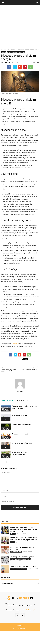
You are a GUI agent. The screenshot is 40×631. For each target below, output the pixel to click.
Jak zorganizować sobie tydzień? (22, 557)
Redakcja (7, 62)
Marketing (13, 533)
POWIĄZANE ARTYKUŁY (8, 400)
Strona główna (5, 49)
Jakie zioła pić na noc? (20, 415)
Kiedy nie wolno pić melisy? (22, 443)
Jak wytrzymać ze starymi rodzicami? (24, 566)
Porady (12, 542)
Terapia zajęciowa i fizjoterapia (18, 568)
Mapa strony (20, 625)
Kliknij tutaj (15, 343)
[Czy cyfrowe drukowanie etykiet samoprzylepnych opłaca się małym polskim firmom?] (5, 530)
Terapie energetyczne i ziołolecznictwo (16, 52)
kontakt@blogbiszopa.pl (27, 610)
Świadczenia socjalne (16, 551)
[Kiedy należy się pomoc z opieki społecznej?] (5, 550)
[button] (37, 2)
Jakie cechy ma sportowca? (30, 370)
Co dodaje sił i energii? (20, 434)
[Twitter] (23, 615)
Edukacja (4, 52)
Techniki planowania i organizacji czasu (21, 559)
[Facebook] (17, 615)
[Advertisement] (20, 26)
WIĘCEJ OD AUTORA (22, 400)
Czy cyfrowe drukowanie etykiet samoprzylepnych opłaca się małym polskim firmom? (23, 529)
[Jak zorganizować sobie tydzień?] (5, 559)
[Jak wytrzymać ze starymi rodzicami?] (5, 569)
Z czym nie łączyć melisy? (21, 425)
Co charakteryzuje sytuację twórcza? (9, 371)
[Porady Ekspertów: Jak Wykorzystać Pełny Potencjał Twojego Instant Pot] (5, 540)
